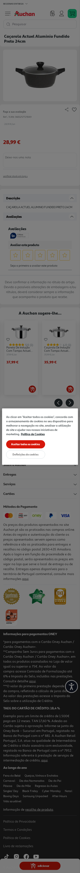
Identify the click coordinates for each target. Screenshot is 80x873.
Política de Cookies (33, 434)
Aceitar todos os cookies (25, 444)
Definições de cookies (26, 454)
